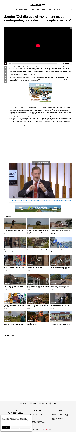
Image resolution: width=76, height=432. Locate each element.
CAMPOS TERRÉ (56, 9)
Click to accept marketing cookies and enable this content (41, 163)
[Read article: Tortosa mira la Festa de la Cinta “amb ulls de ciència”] (15, 260)
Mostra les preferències (25, 427)
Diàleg (60, 414)
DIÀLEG (33, 9)
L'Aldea (34, 200)
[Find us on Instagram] (69, 1)
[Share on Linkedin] (5, 73)
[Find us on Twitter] (68, 1)
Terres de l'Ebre (13, 202)
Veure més (38, 331)
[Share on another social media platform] (5, 81)
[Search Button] (71, 9)
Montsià (43, 200)
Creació (60, 412)
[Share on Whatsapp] (5, 76)
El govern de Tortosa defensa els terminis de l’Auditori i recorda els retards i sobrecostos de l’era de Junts (60, 232)
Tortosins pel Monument (26, 202)
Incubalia (49, 429)
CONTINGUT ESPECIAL (54, 416)
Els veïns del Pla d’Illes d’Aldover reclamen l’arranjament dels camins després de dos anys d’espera (60, 288)
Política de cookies (16, 429)
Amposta (20, 200)
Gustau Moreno (9, 24)
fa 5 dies (52, 308)
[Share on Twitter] (5, 70)
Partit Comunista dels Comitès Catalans (59, 200)
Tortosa (18, 202)
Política (69, 200)
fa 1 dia (5, 233)
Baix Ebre (25, 200)
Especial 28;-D (60, 416)
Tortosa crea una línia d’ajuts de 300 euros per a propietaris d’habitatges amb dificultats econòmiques (60, 269)
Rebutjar (15, 427)
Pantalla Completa (67, 415)
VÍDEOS (49, 9)
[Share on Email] (5, 78)
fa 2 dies (28, 252)
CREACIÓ (26, 9)
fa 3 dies (28, 270)
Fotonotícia (60, 418)
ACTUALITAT (19, 9)
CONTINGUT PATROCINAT (54, 419)
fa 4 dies (28, 289)
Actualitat (7, 264)
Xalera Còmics (41, 9)
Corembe (30, 200)
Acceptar (6, 427)
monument (48, 200)
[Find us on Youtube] (71, 1)
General (66, 412)
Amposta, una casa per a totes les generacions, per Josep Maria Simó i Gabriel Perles (38, 414)
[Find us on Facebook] (66, 1)
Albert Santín (14, 200)
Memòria (39, 200)
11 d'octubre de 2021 (18, 24)
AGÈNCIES (54, 414)
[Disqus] (38, 352)
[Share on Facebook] (5, 67)
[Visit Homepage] (38, 5)
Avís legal (33, 429)
